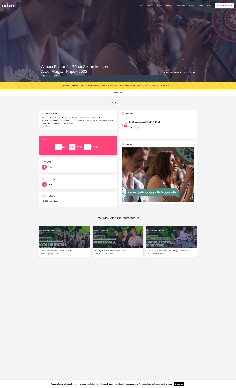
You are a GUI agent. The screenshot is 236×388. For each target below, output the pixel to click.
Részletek (118, 92)
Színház (192, 5)
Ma (141, 5)
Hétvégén (169, 5)
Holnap (151, 5)
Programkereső (226, 5)
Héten (159, 5)
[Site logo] (8, 5)
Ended (136, 127)
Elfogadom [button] (179, 384)
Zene (201, 5)
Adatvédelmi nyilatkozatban (151, 384)
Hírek (209, 5)
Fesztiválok (181, 5)
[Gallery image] (158, 174)
